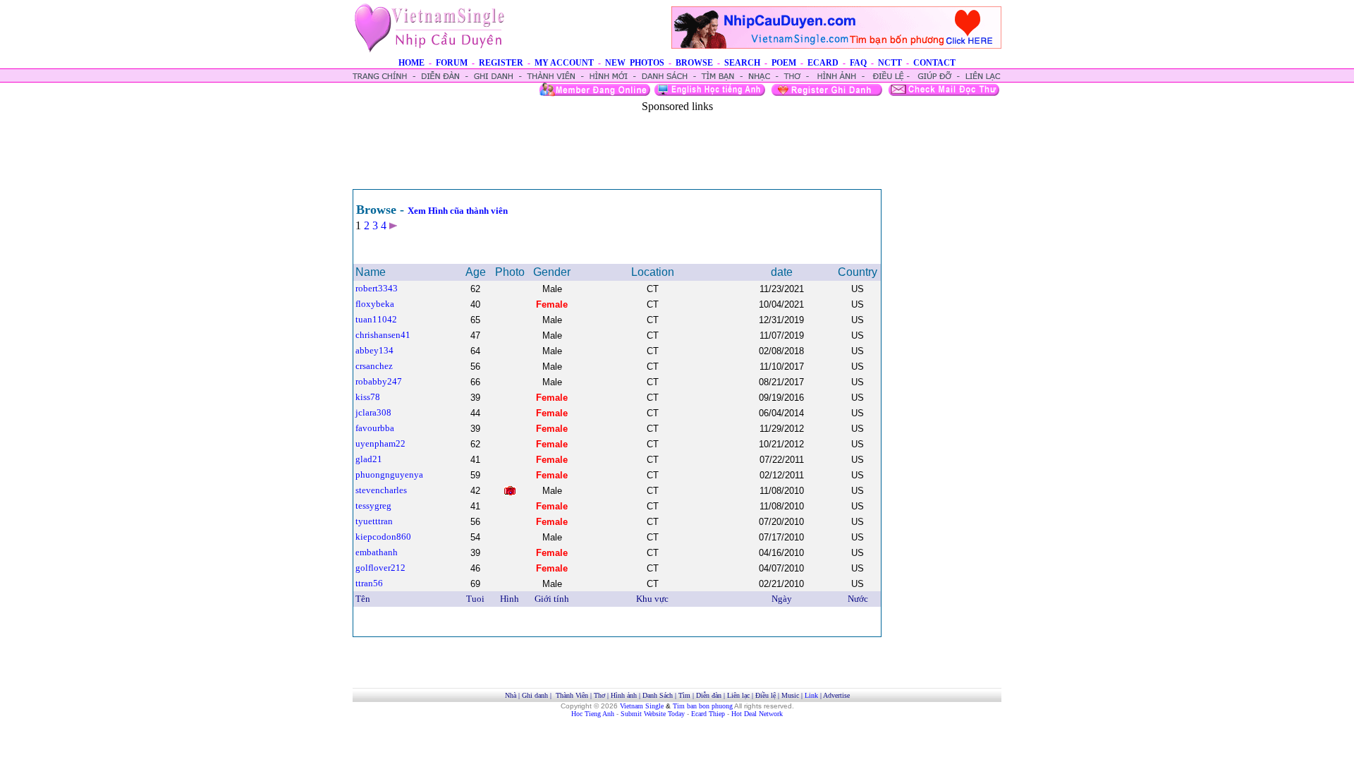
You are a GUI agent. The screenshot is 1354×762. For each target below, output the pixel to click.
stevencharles (381, 490)
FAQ (858, 63)
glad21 (368, 459)
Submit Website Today (653, 714)
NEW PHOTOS (634, 63)
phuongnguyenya (389, 474)
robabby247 (378, 381)
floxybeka (374, 303)
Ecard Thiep (708, 714)
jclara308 (373, 412)
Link (811, 695)
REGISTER (501, 63)
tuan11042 (376, 319)
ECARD (822, 63)
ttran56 (369, 583)
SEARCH (742, 63)
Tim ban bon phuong (703, 706)
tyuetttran (374, 521)
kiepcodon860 (383, 536)
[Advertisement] (677, 144)
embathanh (376, 552)
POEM (783, 63)
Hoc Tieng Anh (592, 714)
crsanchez (374, 366)
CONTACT (934, 63)
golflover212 (380, 567)
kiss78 (367, 397)
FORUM (452, 63)
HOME (411, 63)
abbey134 (374, 350)
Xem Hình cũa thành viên (458, 210)
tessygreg (373, 505)
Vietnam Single (642, 706)
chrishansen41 (382, 334)
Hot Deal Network (757, 714)
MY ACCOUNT (564, 63)
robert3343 (376, 288)
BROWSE (694, 63)
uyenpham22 (380, 443)
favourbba (374, 428)
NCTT (890, 63)
